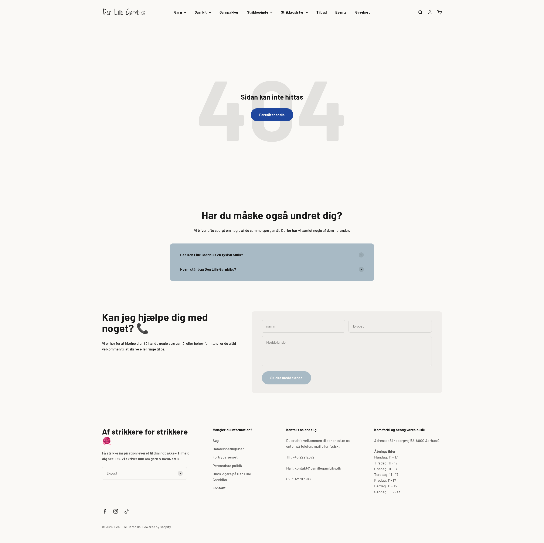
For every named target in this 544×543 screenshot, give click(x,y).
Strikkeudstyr (292, 12)
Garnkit (201, 12)
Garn (178, 12)
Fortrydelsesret (225, 457)
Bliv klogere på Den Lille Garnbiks (232, 477)
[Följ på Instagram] (116, 511)
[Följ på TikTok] (126, 511)
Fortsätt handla (272, 115)
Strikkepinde (257, 12)
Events (341, 12)
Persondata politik (227, 465)
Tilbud (321, 12)
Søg (216, 440)
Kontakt (219, 488)
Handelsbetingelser (228, 449)
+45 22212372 (303, 457)
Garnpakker (229, 12)
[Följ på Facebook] (105, 511)
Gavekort (362, 12)
